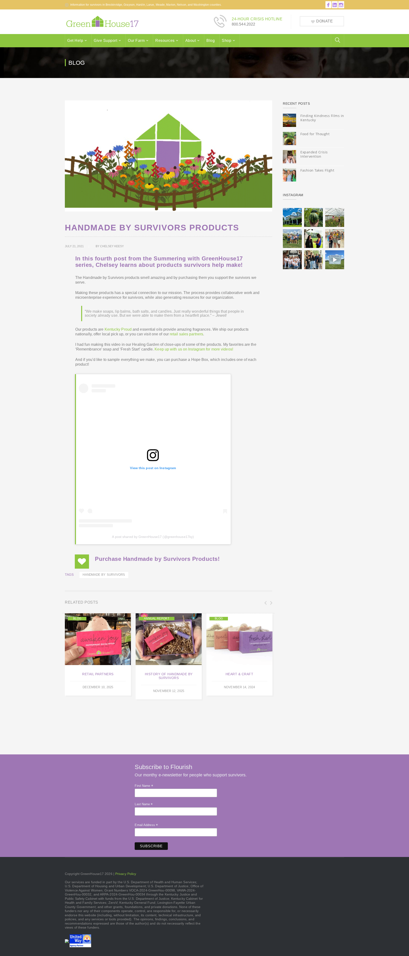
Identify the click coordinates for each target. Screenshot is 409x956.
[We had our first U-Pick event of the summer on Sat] (292, 238)
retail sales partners (186, 334)
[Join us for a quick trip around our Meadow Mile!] (334, 259)
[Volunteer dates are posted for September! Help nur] (334, 217)
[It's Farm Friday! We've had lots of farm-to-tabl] (313, 217)
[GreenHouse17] (102, 21)
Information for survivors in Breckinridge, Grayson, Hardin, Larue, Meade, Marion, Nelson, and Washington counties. (146, 4)
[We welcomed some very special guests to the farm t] (313, 238)
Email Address (146, 825)
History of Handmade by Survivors (169, 676)
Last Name (144, 804)
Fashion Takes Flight (317, 170)
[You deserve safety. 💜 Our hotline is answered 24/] (292, 217)
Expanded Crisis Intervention (314, 154)
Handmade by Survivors (104, 574)
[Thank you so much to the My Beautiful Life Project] (292, 259)
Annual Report (156, 618)
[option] (97, 654)
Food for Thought (314, 134)
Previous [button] (265, 603)
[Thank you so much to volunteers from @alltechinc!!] (313, 259)
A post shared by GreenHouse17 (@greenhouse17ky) (153, 537)
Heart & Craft (239, 674)
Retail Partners (98, 674)
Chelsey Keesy (112, 246)
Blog (210, 41)
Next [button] (270, 603)
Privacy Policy (125, 874)
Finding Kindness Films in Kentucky (322, 117)
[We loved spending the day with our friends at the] (334, 238)
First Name (144, 786)
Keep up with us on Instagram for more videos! (194, 349)
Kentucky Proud (118, 329)
